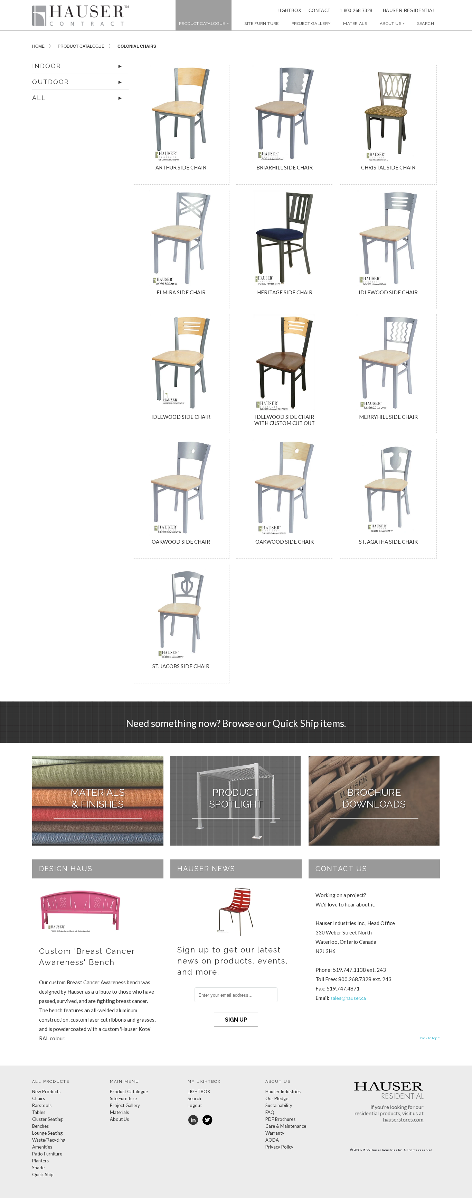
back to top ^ (430, 1038)
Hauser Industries (283, 1091)
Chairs (38, 1098)
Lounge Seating (47, 1133)
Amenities (42, 1147)
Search (194, 1098)
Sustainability (278, 1105)
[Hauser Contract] (80, 15)
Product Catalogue (129, 1091)
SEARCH (425, 23)
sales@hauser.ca (348, 998)
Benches (40, 1126)
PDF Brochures (280, 1119)
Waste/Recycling (48, 1140)
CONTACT (317, 10)
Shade (38, 1167)
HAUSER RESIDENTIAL (409, 10)
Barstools (41, 1105)
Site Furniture (261, 23)
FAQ (269, 1112)
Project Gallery (311, 23)
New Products (46, 1091)
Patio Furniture (47, 1153)
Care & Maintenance (285, 1126)
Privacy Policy (279, 1147)
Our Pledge (276, 1098)
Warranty (274, 1133)
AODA (272, 1140)
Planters (40, 1160)
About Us (392, 23)
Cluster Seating (47, 1119)
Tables (38, 1112)
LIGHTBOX (289, 10)
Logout (195, 1105)
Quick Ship (296, 723)
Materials (355, 23)
